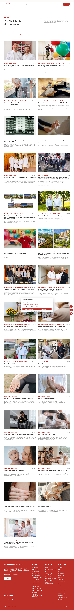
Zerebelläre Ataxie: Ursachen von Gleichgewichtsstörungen (13, 103)
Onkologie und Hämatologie (50, 569)
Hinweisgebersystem (62, 581)
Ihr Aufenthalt (47, 4)
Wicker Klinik (34, 583)
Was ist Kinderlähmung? (44, 506)
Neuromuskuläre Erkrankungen (22, 4)
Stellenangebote (61, 573)
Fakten (59, 583)
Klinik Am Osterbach (36, 573)
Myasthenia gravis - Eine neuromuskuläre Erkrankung (52, 470)
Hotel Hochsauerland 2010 (63, 597)
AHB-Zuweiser (39, 4)
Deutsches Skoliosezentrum (50, 578)
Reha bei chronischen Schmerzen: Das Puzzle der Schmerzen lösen (51, 66)
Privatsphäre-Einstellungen (63, 585)
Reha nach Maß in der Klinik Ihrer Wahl (15, 253)
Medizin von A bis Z (61, 575)
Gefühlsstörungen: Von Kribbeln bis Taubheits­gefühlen (53, 140)
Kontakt (66, 4)
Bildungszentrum (61, 599)
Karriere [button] (28, 34)
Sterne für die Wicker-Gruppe (12, 364)
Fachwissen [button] (44, 34)
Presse (59, 569)
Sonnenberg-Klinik (35, 579)
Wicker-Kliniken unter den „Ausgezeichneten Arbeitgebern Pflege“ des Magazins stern (50, 290)
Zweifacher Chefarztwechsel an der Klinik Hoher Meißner (20, 177)
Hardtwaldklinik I (35, 567)
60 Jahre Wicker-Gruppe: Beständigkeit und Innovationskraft (16, 140)
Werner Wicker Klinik (36, 581)
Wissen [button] (38, 34)
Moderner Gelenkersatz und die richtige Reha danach (52, 103)
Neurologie (47, 567)
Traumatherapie (48, 576)
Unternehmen (60, 567)
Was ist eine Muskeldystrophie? (46, 434)
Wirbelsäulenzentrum (49, 580)
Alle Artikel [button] (22, 34)
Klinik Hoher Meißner (36, 575)
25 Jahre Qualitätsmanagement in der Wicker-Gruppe (19, 289)
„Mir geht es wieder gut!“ (44, 364)
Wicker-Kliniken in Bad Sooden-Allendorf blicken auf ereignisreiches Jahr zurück (18, 542)
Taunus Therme (61, 595)
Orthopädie (32, 4)
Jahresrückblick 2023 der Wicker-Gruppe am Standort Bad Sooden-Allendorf (53, 253)
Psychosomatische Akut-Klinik (37, 577)
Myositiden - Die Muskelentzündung (47, 398)
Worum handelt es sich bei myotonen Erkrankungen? (19, 398)
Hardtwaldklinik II (35, 571)
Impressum (60, 577)
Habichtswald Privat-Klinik (37, 588)
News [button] (33, 34)
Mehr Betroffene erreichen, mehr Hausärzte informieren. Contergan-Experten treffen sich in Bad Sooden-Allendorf (53, 178)
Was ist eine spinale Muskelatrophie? (14, 470)
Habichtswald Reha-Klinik (37, 590)
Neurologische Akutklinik (36, 569)
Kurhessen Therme (61, 593)
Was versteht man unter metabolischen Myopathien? (19, 434)
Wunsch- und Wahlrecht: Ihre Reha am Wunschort (51, 326)
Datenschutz (60, 579)
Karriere (59, 571)
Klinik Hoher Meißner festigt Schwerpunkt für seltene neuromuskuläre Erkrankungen (19, 66)
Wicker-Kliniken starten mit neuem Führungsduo (51, 216)
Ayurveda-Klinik (35, 592)
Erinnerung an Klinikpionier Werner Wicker (16, 326)
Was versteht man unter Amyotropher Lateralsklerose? (19, 506)
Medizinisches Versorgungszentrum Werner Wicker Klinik (37, 595)
